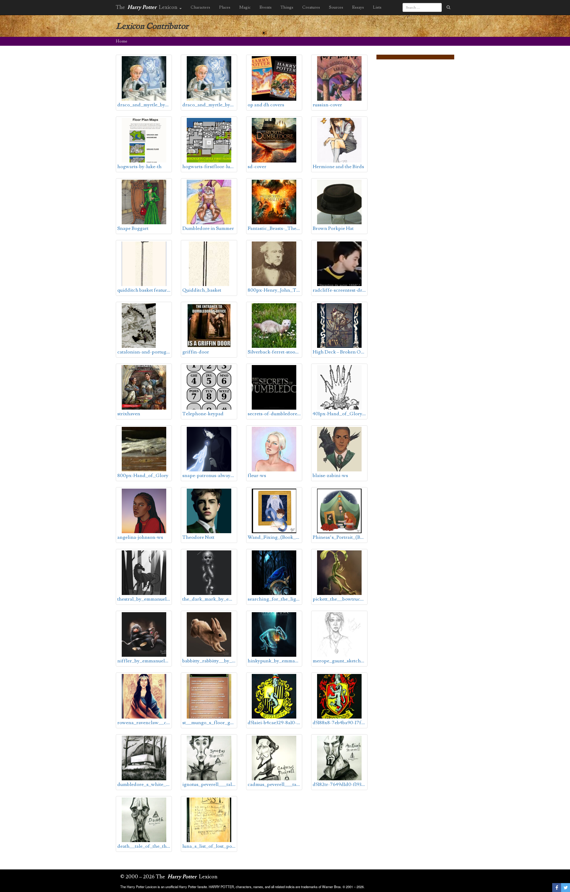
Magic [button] (245, 7)
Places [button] (224, 7)
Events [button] (265, 7)
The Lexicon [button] (147, 7)
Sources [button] (336, 7)
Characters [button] (200, 7)
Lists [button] (377, 7)
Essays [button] (358, 7)
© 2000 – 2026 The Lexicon (169, 876)
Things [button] (287, 7)
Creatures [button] (311, 7)
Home (121, 41)
